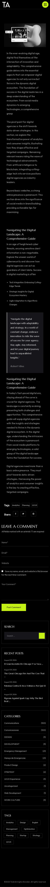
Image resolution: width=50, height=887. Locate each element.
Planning (25, 505)
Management (11, 829)
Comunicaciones (11, 730)
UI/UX (34, 505)
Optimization (29, 829)
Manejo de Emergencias (15, 758)
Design (23, 822)
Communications (11, 723)
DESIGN (8, 737)
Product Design (11, 765)
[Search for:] (25, 636)
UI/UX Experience (12, 779)
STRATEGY (9, 772)
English (35, 822)
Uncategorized (11, 786)
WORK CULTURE (12, 800)
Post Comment (14, 607)
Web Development (12, 793)
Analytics (16, 505)
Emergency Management (15, 751)
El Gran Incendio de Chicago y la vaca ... (23, 664)
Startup (23, 835)
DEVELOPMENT (11, 744)
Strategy (36, 835)
